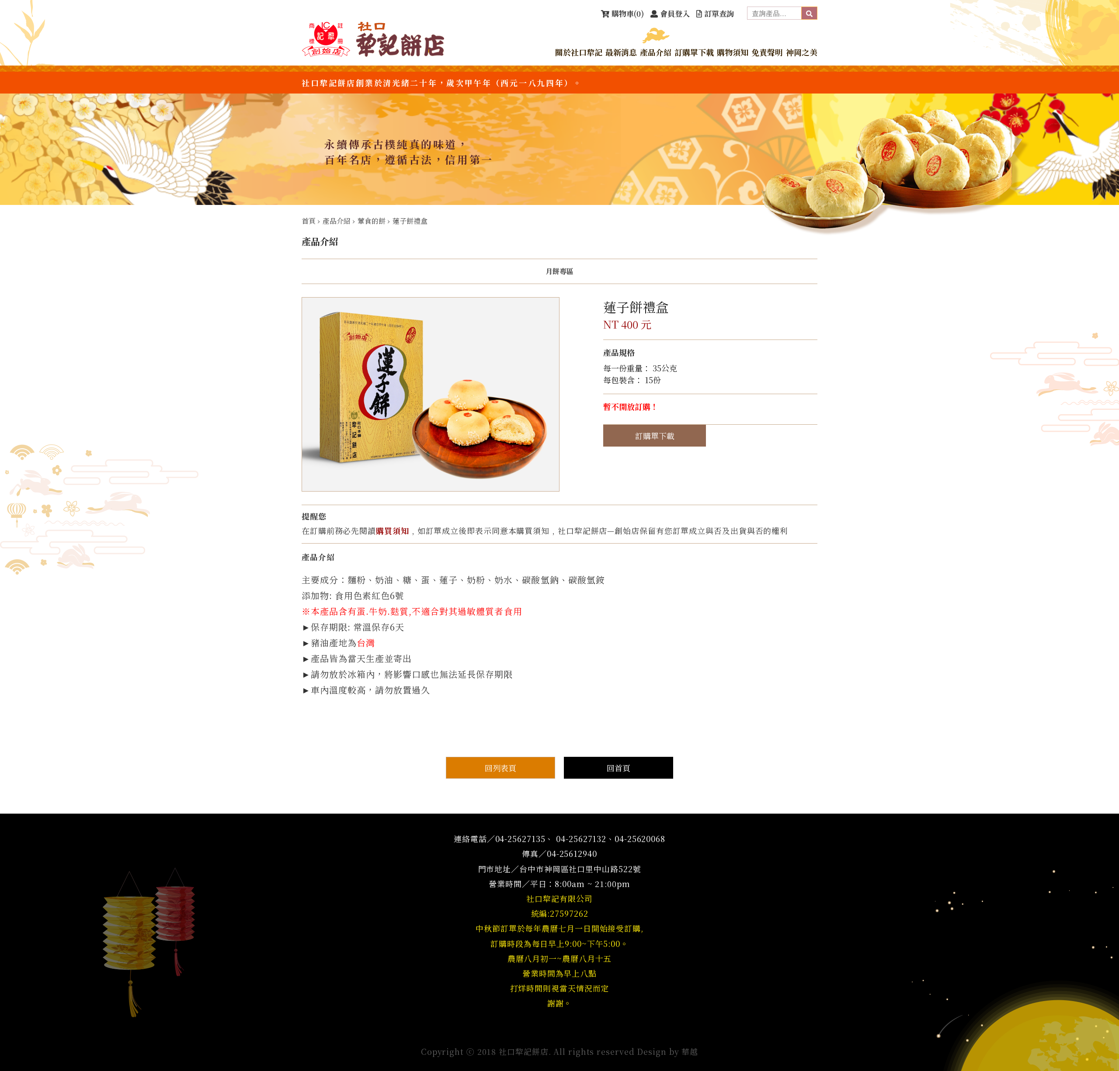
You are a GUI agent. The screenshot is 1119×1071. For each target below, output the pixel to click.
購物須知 (732, 52)
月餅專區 (559, 271)
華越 (689, 1051)
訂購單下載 (694, 52)
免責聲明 (767, 52)
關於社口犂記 (578, 52)
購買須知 (392, 530)
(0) (628, 13)
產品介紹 (655, 52)
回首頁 (618, 767)
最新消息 (621, 52)
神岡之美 (801, 52)
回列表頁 (500, 767)
